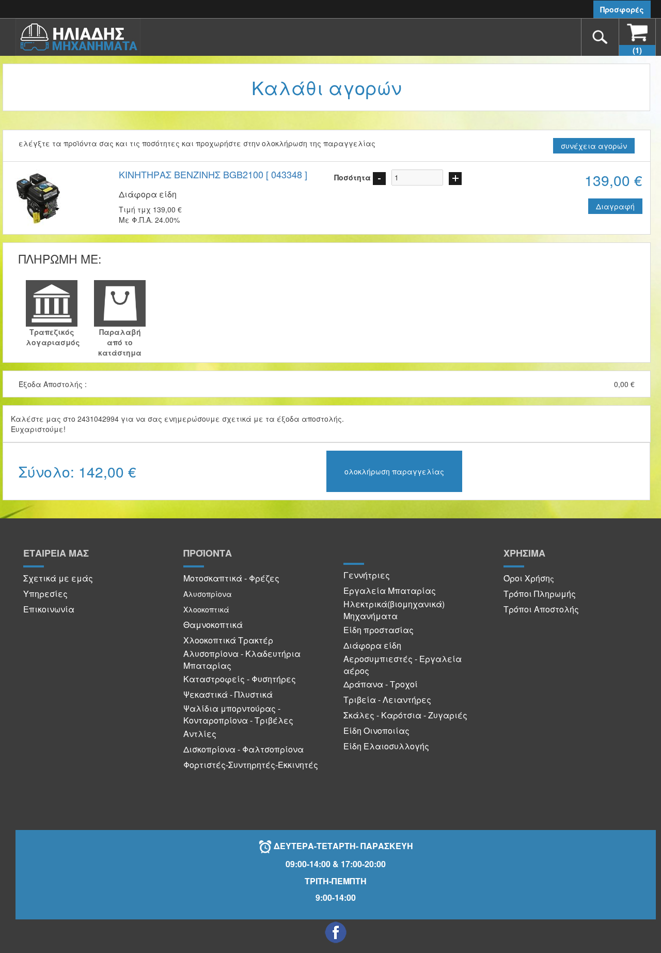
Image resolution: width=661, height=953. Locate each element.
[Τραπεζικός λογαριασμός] (51, 303)
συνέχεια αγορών (594, 146)
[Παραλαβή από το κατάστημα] (120, 303)
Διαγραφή (615, 206)
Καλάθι (637, 50)
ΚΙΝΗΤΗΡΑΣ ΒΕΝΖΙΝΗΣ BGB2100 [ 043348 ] (213, 174)
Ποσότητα (352, 177)
